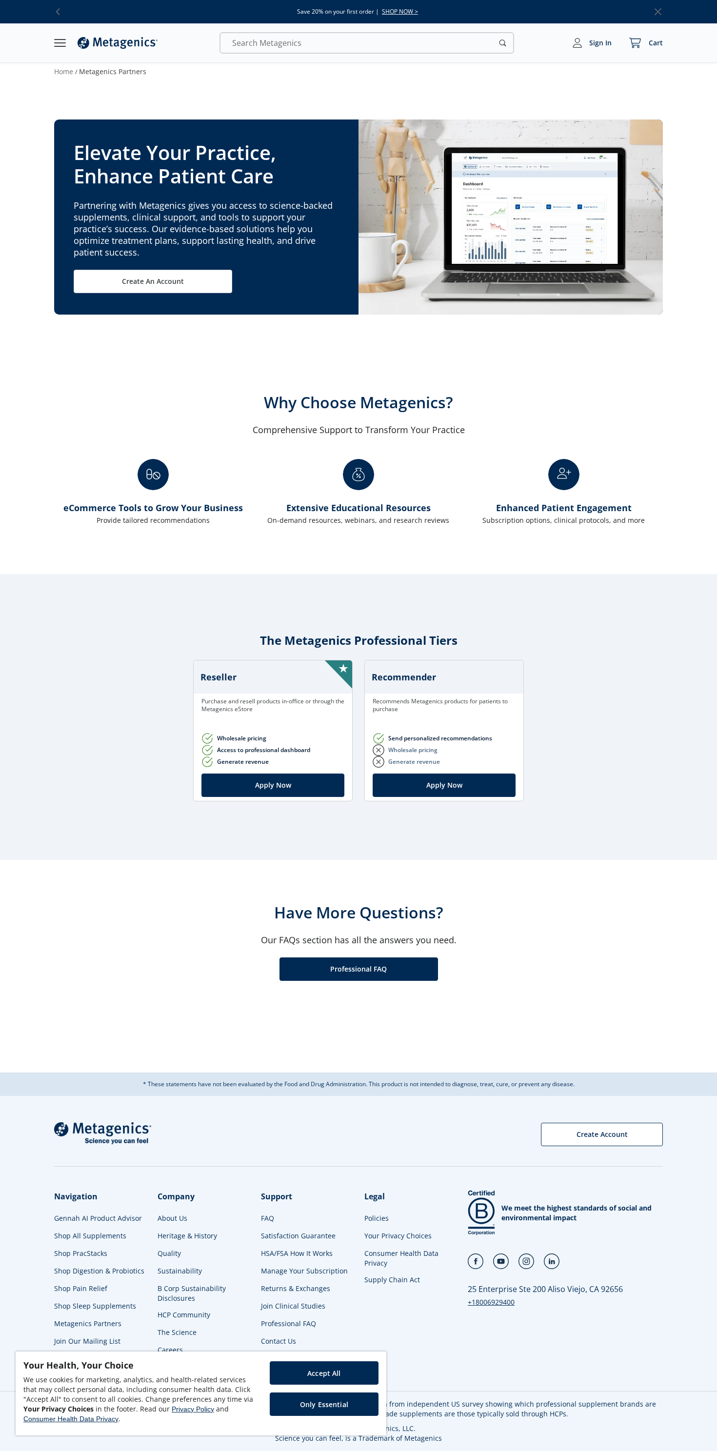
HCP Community (184, 1314)
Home (63, 71)
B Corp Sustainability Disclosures (192, 1293)
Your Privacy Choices (398, 1235)
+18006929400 (491, 1302)
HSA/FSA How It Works (297, 1253)
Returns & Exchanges (295, 1288)
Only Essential (324, 1404)
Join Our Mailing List (87, 1341)
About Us (172, 1218)
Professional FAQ (288, 1323)
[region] (201, 1393)
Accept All (323, 1373)
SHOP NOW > (400, 12)
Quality (169, 1253)
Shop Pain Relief (80, 1288)
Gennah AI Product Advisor (98, 1218)
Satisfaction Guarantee (298, 1235)
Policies (376, 1218)
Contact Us (278, 1341)
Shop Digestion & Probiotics (99, 1270)
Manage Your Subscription (304, 1270)
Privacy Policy (193, 1409)
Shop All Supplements (90, 1235)
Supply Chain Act (392, 1279)
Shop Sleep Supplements (95, 1306)
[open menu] (60, 43)
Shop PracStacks (80, 1253)
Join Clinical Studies (293, 1306)
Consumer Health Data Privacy (401, 1258)
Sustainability (180, 1270)
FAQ (267, 1218)
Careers (170, 1349)
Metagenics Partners (87, 1323)
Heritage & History (187, 1235)
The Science (177, 1332)
